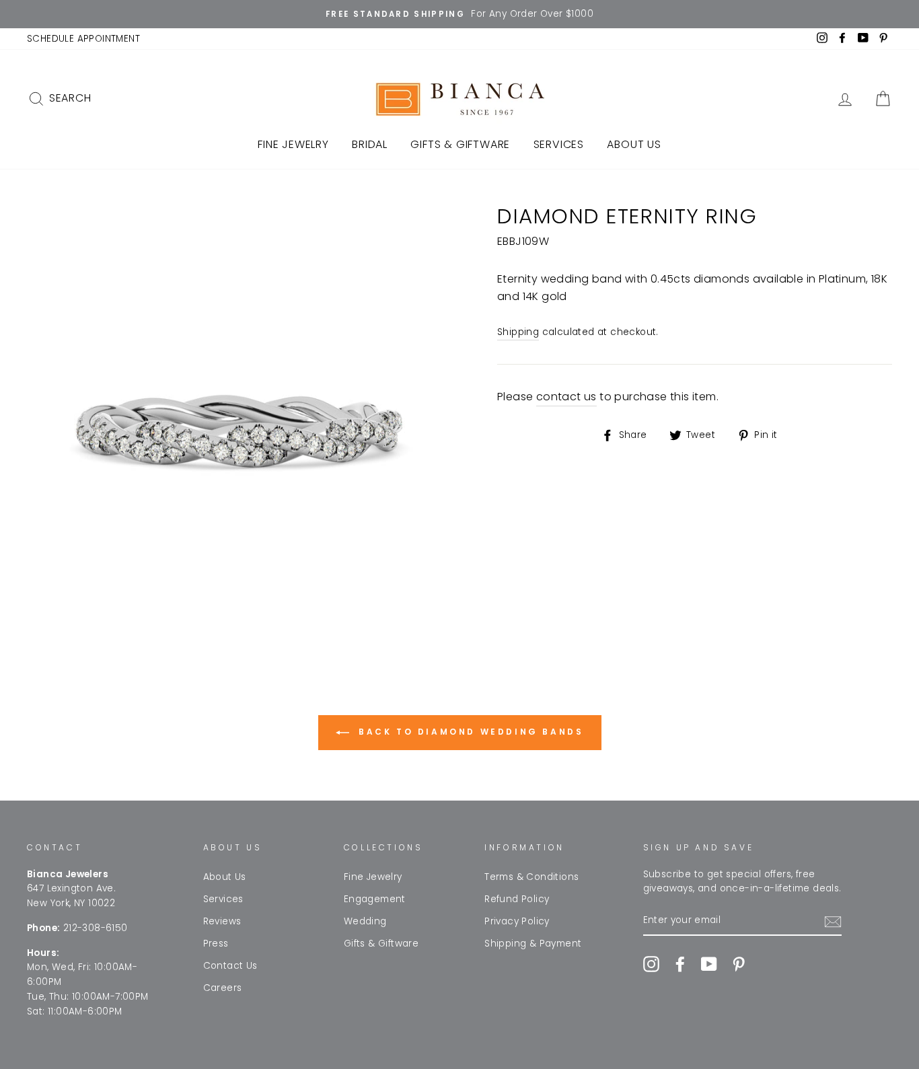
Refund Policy (516, 899)
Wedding (365, 921)
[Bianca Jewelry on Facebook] (680, 964)
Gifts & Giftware (460, 144)
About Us (634, 144)
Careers (222, 988)
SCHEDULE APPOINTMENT (83, 38)
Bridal (370, 144)
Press (216, 943)
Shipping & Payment (532, 943)
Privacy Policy (517, 921)
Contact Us (230, 965)
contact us (566, 396)
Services (559, 144)
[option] (459, 14)
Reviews (222, 921)
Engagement (375, 899)
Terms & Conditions (531, 877)
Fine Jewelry (293, 144)
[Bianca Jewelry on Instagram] (651, 964)
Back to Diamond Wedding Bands (469, 731)
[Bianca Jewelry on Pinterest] (739, 964)
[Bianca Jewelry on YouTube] (709, 964)
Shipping (518, 332)
